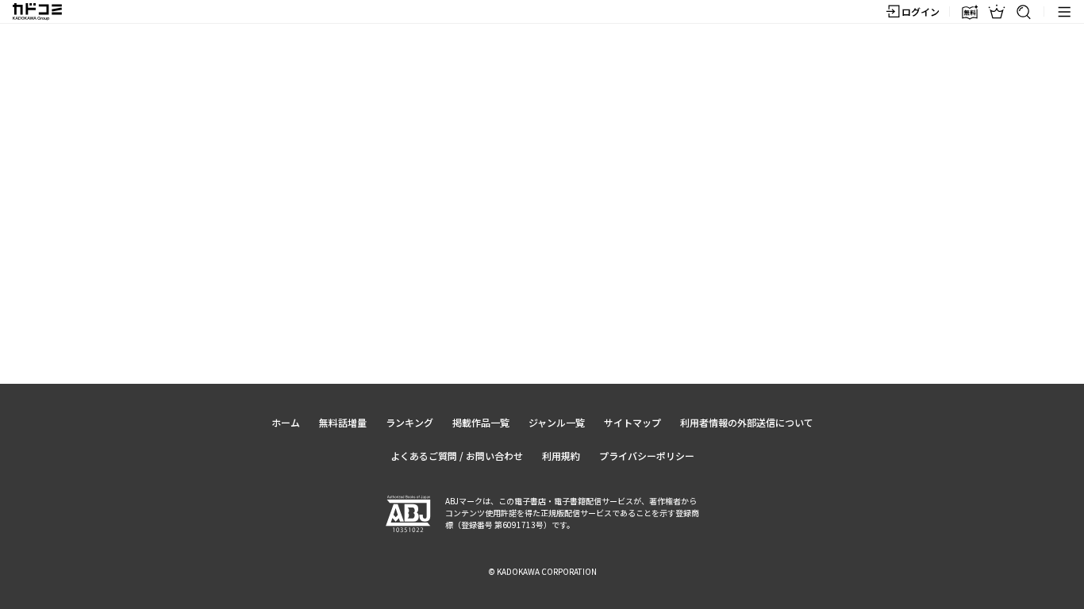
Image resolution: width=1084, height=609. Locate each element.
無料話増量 (343, 422)
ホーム (285, 422)
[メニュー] (1064, 12)
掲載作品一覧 (480, 422)
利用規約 (561, 455)
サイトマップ (632, 422)
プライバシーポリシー (646, 455)
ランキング (409, 422)
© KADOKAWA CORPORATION (542, 571)
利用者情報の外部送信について (746, 422)
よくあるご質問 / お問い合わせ (456, 455)
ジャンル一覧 (557, 422)
